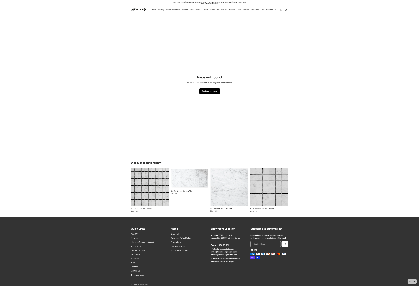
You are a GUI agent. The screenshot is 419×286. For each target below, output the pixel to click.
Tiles (133, 263)
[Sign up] (285, 244)
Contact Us (135, 271)
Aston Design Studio (142, 284)
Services (134, 267)
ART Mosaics (136, 254)
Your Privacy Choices (179, 250)
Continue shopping (209, 91)
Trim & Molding (137, 246)
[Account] (280, 9)
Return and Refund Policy (181, 238)
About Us (134, 234)
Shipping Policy (177, 234)
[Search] (276, 9)
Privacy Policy (176, 242)
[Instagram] (255, 250)
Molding (134, 238)
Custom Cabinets (138, 250)
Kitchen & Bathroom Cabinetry (143, 242)
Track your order (138, 275)
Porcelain (135, 258)
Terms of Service (178, 246)
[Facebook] (251, 250)
